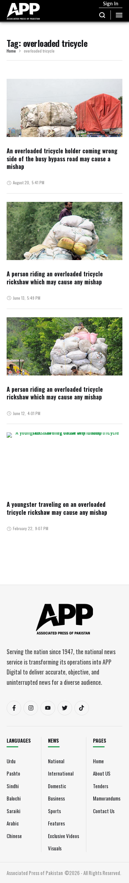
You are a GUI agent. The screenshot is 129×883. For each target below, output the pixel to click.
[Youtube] (47, 708)
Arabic (13, 823)
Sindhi (13, 786)
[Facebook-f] (14, 708)
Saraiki (14, 810)
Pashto (13, 773)
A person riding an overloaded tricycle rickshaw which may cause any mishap (55, 277)
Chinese (14, 835)
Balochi (14, 798)
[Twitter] (65, 708)
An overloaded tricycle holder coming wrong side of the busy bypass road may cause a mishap (62, 158)
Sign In (110, 4)
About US (101, 773)
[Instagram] (30, 708)
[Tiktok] (81, 708)
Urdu (11, 761)
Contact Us (103, 810)
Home (11, 51)
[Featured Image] (64, 129)
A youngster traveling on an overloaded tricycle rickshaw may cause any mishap (57, 508)
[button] (102, 15)
